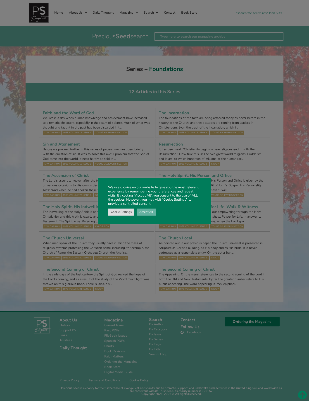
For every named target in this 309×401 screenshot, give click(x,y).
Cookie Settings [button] (121, 212)
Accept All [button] (146, 212)
